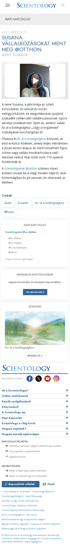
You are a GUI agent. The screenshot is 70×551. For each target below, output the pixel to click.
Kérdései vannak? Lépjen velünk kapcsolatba (35, 446)
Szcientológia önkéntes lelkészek (19, 505)
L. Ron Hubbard (10, 491)
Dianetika (25, 491)
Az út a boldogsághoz (31, 139)
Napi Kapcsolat (12, 418)
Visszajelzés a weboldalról (24, 451)
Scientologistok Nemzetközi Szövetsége (23, 510)
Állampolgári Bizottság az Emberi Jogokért (24, 528)
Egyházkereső (17, 456)
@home (9, 212)
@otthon (12, 252)
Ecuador (23, 203)
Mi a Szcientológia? (15, 390)
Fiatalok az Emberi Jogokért (45, 523)
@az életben (15, 238)
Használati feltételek (12, 541)
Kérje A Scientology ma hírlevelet (28, 476)
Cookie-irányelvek (51, 538)
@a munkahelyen (17, 247)
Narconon (31, 514)
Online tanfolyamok (15, 396)
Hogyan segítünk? (14, 429)
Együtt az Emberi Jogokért (15, 523)
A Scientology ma (13, 412)
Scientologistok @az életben (21, 232)
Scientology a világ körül (18, 423)
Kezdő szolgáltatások (16, 401)
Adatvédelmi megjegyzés (27, 538)
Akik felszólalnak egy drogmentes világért (23, 519)
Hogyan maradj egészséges (19, 259)
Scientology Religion (13, 496)
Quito (7, 203)
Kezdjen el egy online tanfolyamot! (20, 500)
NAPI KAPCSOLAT (35, 225)
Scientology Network (43, 491)
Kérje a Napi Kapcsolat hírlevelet (27, 470)
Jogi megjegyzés (33, 541)
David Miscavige (34, 496)
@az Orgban (15, 243)
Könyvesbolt (10, 407)
